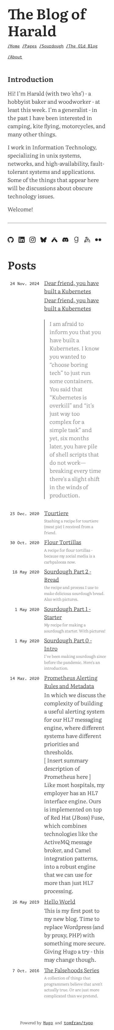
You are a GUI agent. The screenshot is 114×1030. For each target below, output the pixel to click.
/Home (14, 46)
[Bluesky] (44, 240)
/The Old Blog (82, 46)
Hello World (59, 901)
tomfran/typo (78, 1023)
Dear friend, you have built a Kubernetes (71, 287)
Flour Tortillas (62, 542)
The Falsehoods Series (71, 970)
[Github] (11, 240)
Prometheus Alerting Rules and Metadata (71, 682)
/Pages (29, 46)
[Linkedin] (22, 240)
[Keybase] (88, 240)
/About (15, 57)
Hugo (48, 1023)
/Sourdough (51, 46)
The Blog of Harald (47, 22)
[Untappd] (55, 240)
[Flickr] (98, 240)
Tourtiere (56, 513)
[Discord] (66, 240)
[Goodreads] (77, 240)
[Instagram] (33, 240)
